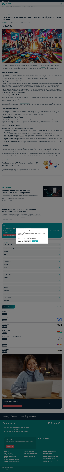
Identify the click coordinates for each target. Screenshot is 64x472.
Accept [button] (34, 241)
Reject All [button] (27, 241)
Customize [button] (20, 241)
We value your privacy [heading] (24, 230)
